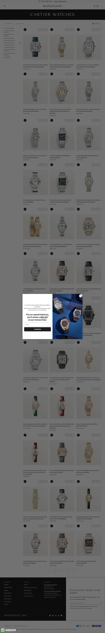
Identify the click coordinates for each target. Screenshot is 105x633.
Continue (37, 329)
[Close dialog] (80, 296)
